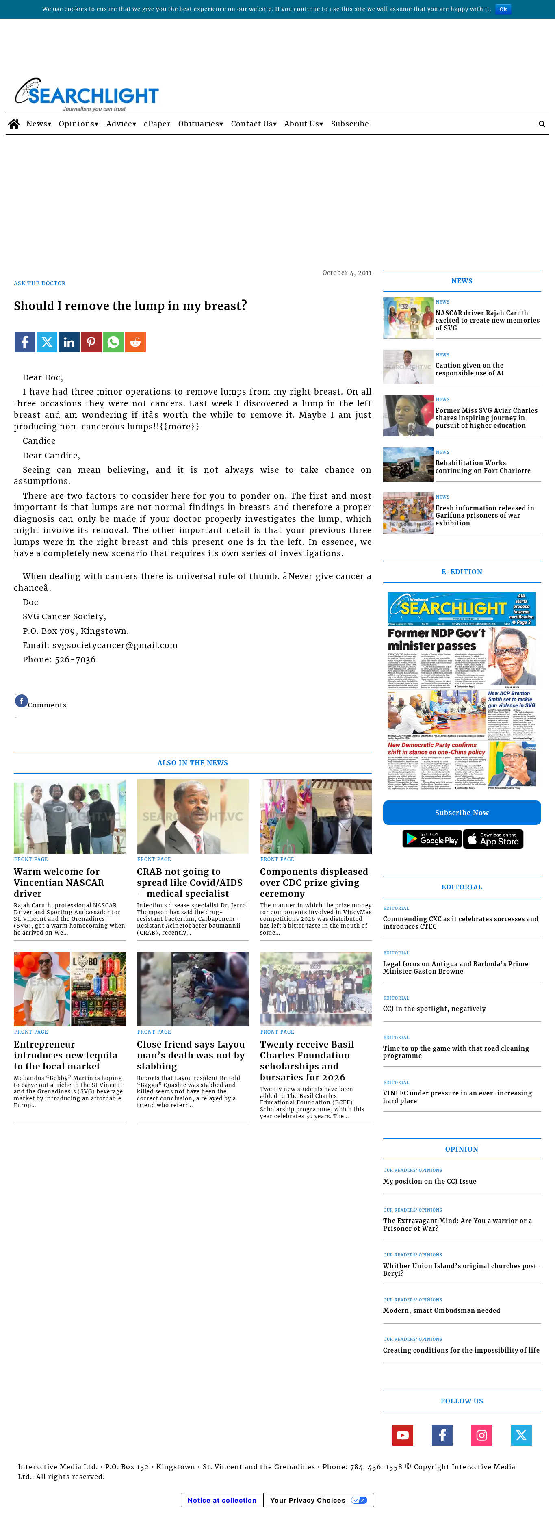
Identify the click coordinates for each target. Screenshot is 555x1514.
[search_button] (542, 124)
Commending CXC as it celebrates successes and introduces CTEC (461, 923)
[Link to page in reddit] (135, 342)
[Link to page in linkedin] (69, 342)
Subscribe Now (462, 813)
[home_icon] (14, 124)
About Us (301, 123)
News (37, 123)
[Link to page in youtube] (402, 1435)
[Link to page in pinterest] (91, 342)
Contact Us (252, 123)
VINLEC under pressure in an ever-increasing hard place (457, 1097)
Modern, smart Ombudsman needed (442, 1310)
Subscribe (350, 123)
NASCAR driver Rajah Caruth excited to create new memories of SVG (488, 321)
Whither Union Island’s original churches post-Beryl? (462, 1270)
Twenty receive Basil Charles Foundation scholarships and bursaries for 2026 (307, 1061)
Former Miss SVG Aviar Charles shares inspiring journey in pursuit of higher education (487, 418)
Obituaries (198, 123)
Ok (503, 9)
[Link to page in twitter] (47, 342)
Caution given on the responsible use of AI (470, 369)
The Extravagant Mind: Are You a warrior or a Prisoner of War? (457, 1224)
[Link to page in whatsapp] (113, 342)
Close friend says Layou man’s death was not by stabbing (191, 1055)
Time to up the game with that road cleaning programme (456, 1052)
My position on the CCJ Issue (430, 1181)
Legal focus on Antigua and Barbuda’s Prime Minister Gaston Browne (456, 968)
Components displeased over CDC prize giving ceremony (314, 883)
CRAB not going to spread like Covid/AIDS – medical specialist (190, 883)
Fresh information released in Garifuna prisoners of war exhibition (485, 516)
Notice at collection (222, 1500)
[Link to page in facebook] (25, 342)
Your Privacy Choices (308, 1500)
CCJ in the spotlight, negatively (434, 1009)
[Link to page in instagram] (481, 1435)
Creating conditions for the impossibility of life (461, 1350)
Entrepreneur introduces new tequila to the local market (66, 1055)
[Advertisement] (277, 196)
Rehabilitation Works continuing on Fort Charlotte (483, 467)
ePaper (157, 123)
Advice (119, 123)
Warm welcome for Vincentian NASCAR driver (59, 883)
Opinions (77, 123)
